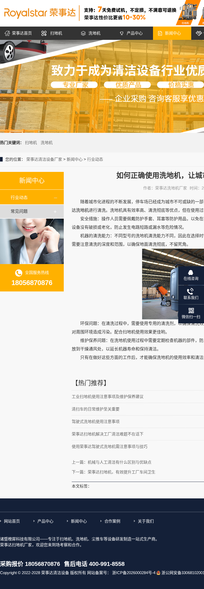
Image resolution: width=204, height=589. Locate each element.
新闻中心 (173, 33)
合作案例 (112, 521)
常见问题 (19, 211)
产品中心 (135, 33)
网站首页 (12, 521)
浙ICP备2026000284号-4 (133, 572)
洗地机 (94, 33)
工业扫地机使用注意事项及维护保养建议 (107, 396)
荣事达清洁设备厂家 (44, 159)
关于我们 (146, 521)
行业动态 (95, 159)
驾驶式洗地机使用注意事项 (96, 421)
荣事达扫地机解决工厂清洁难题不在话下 (107, 434)
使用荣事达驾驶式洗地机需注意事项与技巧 (109, 446)
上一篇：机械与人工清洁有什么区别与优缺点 (111, 462)
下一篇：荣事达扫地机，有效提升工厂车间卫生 (113, 472)
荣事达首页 (22, 33)
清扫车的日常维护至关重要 (96, 409)
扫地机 (56, 33)
